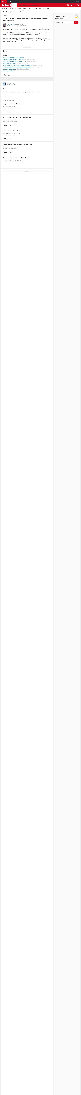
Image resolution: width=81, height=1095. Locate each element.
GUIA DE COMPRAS (46, 8)
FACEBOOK (19, 8)
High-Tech (4, 1)
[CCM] (6, 5)
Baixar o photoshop (8, 71)
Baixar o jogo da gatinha (9, 69)
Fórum (14, 5)
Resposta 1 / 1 (6, 79)
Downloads (25, 5)
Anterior (6, 15)
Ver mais (28, 46)
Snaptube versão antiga (9, 63)
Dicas (19, 5)
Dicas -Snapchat (37, 65)
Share (6, 51)
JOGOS (3, 8)
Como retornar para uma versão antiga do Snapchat (17, 65)
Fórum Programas (37, 67)
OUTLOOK (25, 8)
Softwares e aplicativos (17, 11)
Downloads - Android (22, 63)
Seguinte (48, 15)
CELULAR (14, 8)
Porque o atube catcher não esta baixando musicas (17, 67)
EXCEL (30, 8)
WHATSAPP (8, 8)
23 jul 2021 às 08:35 (21, 25)
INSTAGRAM (35, 8)
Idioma (77, 1)
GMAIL (40, 8)
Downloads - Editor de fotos (22, 71)
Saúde (9, 1)
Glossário (34, 5)
